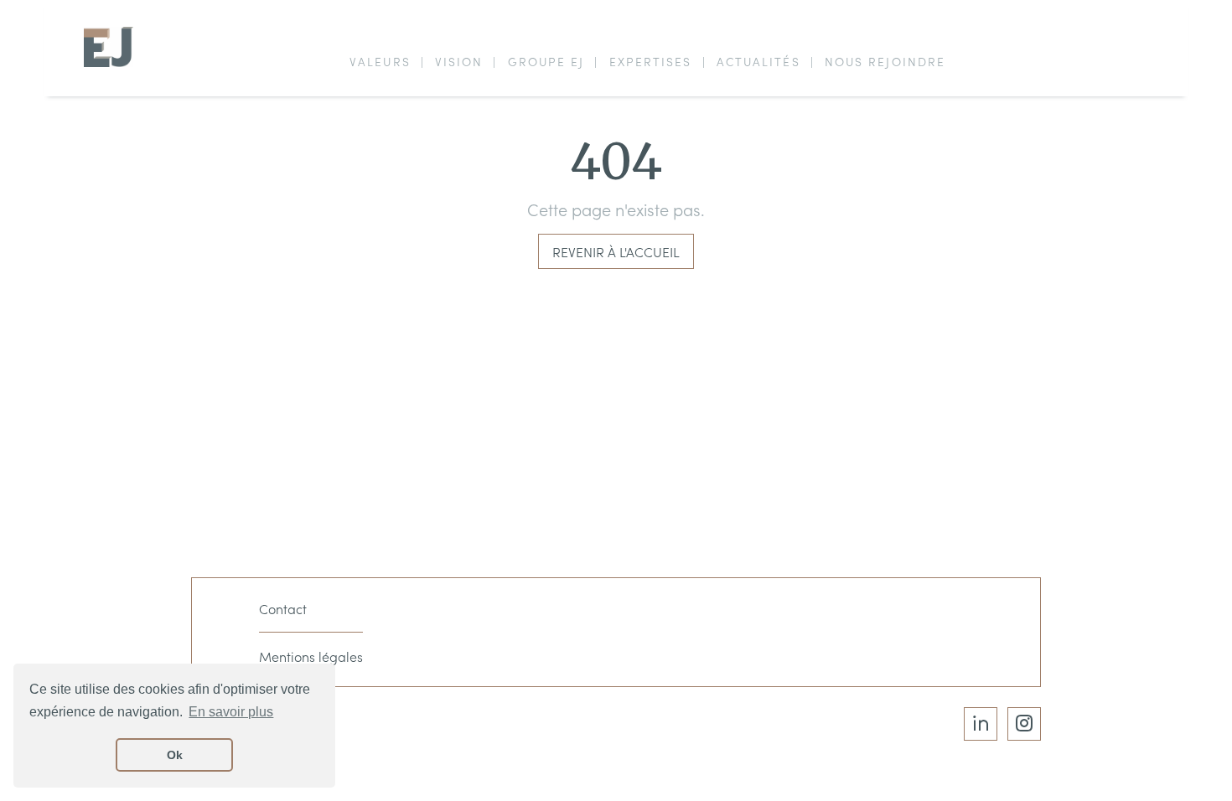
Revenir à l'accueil (616, 251)
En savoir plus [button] (231, 712)
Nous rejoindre (885, 61)
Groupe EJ (546, 61)
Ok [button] (175, 755)
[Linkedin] (980, 724)
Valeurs (380, 61)
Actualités (758, 61)
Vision (459, 61)
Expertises (650, 61)
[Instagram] (1024, 724)
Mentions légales (311, 656)
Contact (283, 608)
